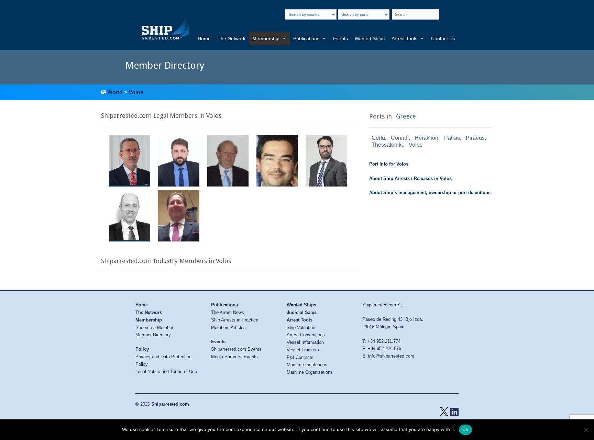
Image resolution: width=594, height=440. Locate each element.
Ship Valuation (301, 327)
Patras (452, 138)
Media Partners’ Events (234, 356)
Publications (306, 38)
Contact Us (443, 38)
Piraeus (475, 138)
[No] (585, 429)
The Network (231, 38)
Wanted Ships (370, 38)
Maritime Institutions (307, 364)
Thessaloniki (387, 145)
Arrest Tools (404, 38)
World (115, 92)
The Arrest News (227, 312)
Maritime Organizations (310, 372)
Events (340, 38)
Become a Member (154, 327)
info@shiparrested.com (391, 356)
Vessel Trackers (303, 349)
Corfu (378, 138)
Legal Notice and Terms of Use (166, 371)
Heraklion (426, 138)
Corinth (400, 138)
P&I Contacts (300, 357)
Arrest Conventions (306, 334)
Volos (136, 92)
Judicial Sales (302, 312)
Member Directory (153, 334)
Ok (465, 429)
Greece (406, 116)
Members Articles (228, 327)
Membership (265, 38)
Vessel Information (305, 342)
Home (204, 38)
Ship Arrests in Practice (234, 320)
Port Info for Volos (388, 164)
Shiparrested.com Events (236, 349)
